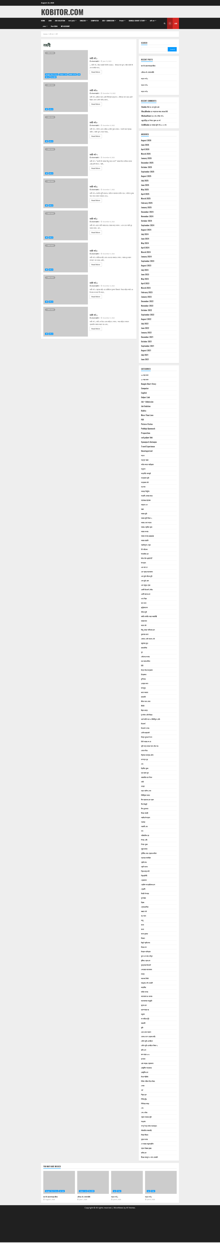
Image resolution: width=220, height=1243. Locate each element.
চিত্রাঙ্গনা (143, 674)
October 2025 (146, 167)
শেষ (142, 1108)
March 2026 (146, 153)
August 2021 (146, 350)
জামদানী (143, 696)
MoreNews (118, 1207)
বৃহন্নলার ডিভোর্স (146, 965)
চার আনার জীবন (145, 661)
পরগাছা (143, 821)
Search (144, 43)
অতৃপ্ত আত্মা (144, 459)
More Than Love (147, 415)
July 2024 (145, 234)
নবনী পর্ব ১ (65, 65)
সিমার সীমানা (144, 1134)
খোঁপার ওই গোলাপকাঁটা (147, 72)
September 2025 (147, 171)
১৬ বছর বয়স (144, 375)
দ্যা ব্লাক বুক (145, 772)
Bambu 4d (145, 107)
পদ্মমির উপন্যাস (145, 817)
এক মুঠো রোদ (155, 107)
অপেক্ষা (143, 486)
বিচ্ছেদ (143, 938)
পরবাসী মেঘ (144, 826)
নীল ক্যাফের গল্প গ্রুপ (147, 799)
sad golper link (147, 437)
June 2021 (145, 359)
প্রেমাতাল (144, 880)
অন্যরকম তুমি (145, 477)
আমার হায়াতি (144, 540)
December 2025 (147, 162)
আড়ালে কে (144, 504)
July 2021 (144, 355)
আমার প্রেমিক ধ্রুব (146, 527)
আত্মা (142, 509)
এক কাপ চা (144, 567)
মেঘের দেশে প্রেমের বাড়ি (148, 1036)
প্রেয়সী (143, 889)
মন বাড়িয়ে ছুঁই (145, 1018)
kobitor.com (62, 11)
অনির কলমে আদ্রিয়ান (147, 464)
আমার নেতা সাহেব (146, 522)
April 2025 (145, 194)
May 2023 (145, 279)
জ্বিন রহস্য (144, 710)
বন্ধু (142, 920)
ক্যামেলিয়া (144, 647)
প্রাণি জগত (144, 866)
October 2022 (146, 310)
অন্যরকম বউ (145, 482)
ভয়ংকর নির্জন (145, 978)
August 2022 (146, 319)
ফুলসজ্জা (143, 897)
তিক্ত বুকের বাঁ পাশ (146, 737)
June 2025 (145, 185)
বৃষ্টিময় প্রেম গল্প (145, 960)
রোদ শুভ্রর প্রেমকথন (147, 1063)
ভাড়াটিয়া (143, 987)
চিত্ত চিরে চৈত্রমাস (147, 670)
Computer (95, 20)
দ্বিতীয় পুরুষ (144, 768)
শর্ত (142, 1090)
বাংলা (142, 924)
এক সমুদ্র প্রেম (145, 585)
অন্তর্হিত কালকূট (146, 473)
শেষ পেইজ (144, 1112)
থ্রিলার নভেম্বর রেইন (147, 754)
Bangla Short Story (137, 20)
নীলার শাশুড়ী (144, 813)
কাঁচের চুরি (144, 611)
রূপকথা (143, 1058)
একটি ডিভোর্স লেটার (147, 589)
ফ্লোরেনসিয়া (144, 906)
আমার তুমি (144, 513)
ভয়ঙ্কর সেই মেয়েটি (147, 982)
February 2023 (147, 292)
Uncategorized (146, 451)
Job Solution (60, 20)
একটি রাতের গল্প (145, 594)
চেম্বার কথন (144, 683)
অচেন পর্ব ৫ (144, 85)
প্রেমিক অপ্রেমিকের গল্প (148, 884)
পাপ (142, 830)
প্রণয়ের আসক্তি (146, 857)
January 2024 (146, 256)
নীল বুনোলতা (144, 808)
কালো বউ (143, 625)
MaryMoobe (145, 111)
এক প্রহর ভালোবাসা (147, 571)
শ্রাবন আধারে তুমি (146, 1116)
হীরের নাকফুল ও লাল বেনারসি (149, 1157)
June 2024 (145, 238)
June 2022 (145, 328)
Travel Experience (148, 446)
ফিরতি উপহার (145, 893)
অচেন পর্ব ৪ (144, 91)
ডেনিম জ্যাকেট (145, 732)
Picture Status (147, 424)
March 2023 (146, 287)
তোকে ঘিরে (144, 750)
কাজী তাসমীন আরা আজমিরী (149, 616)
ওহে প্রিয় (144, 598)
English (83, 20)
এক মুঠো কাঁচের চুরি (146, 576)
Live (175, 23)
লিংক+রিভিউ (54, 26)
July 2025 (144, 180)
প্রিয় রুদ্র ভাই (145, 871)
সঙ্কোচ (143, 1121)
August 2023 (146, 265)
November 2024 (147, 216)
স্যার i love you (146, 1148)
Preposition (145, 433)
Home (43, 20)
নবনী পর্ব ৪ (65, 257)
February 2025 (147, 203)
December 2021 (147, 337)
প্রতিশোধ (144, 862)
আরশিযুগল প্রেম (146, 544)
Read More (95, 72)
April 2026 (145, 149)
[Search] (164, 23)
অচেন (142, 455)
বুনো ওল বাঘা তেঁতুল (147, 956)
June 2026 (145, 144)
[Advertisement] (69, 1226)
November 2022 (147, 305)
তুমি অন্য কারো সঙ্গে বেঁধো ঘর (149, 746)
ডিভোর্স (143, 723)
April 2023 (145, 283)
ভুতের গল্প (144, 1005)
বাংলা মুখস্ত (71, 20)
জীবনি (142, 705)
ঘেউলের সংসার (145, 656)
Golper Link (63, 74)
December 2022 (147, 301)
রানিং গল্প (152, 20)
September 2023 (147, 261)
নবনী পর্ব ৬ (65, 193)
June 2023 (145, 274)
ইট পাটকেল (144, 549)
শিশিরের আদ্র (145, 1103)
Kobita (143, 410)
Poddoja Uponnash (148, 428)
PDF (142, 419)
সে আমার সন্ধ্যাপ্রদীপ (147, 1143)
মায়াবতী (143, 1023)
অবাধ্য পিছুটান (145, 491)
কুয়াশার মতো (144, 634)
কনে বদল (143, 603)
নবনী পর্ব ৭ (65, 161)
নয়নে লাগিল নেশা (146, 790)
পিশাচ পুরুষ (144, 844)
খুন (142, 652)
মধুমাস (143, 1014)
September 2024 (147, 225)
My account (65, 26)
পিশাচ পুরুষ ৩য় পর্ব (155, 120)
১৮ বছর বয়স (144, 379)
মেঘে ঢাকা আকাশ (146, 1032)
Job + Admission (108, 20)
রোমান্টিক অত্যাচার (146, 1067)
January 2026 (146, 158)
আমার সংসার (144, 531)
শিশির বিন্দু (144, 1099)
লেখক (44, 26)
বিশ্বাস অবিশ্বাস (146, 951)
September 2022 (147, 314)
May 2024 (145, 243)
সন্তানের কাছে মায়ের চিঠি (160, 111)
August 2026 (146, 140)
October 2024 (146, 220)
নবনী (79, 74)
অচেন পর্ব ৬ (144, 78)
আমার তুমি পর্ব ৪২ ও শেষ (159, 124)
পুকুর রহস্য (144, 848)
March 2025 (146, 198)
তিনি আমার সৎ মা (146, 741)
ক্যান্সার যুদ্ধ (144, 643)
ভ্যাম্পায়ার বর (145, 1009)
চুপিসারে (143, 678)
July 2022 (144, 323)
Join (49, 20)
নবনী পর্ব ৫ (65, 225)
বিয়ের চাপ (144, 947)
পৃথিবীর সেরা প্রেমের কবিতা (149, 853)
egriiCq (144, 120)
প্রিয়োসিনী (144, 875)
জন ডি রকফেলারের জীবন (148, 65)
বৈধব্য (142, 973)
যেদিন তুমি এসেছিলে (147, 1040)
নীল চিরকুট (144, 804)
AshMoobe (145, 124)
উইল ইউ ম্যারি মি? (146, 558)
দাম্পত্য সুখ (144, 759)
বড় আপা (143, 915)
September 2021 (147, 346)
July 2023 (144, 270)
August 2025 (146, 176)
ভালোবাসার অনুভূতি (146, 1000)
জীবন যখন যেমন (145, 701)
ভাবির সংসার (144, 991)
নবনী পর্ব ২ (65, 322)
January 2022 (146, 332)
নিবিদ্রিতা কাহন (145, 795)
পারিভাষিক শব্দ (145, 835)
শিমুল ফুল (144, 1094)
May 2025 (145, 189)
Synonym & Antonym (149, 442)
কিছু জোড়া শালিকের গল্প (148, 629)
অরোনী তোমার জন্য (147, 495)
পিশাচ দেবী (144, 839)
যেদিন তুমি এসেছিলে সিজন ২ (149, 1045)
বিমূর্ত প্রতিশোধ (145, 942)
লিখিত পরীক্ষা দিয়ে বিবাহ (148, 1081)
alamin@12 (95, 61)
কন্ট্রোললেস (144, 607)
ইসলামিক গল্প (145, 553)
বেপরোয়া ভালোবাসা (146, 969)
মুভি (142, 1027)
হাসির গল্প (143, 1152)
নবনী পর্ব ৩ (65, 289)
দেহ (142, 763)
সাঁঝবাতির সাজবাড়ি (146, 1130)
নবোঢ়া (143, 786)
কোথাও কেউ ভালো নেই (148, 638)
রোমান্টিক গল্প (144, 1072)
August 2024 (146, 229)
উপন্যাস (121, 20)
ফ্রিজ (142, 902)
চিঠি (142, 665)
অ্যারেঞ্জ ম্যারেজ (146, 500)
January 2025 (146, 207)
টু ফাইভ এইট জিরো (146, 714)
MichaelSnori (146, 115)
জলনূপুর (143, 687)
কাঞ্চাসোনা (144, 620)
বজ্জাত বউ (144, 911)
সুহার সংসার (144, 1139)
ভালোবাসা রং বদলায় (146, 996)
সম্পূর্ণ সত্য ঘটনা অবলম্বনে (149, 1125)
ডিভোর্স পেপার (145, 728)
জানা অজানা (144, 692)
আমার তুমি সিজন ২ (146, 518)
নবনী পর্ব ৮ (65, 129)
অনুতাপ (143, 468)
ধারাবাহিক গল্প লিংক (72, 74)
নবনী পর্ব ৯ (65, 97)
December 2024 (147, 212)
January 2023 (146, 296)
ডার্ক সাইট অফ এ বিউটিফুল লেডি (150, 719)
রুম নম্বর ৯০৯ (145, 1054)
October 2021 (146, 341)
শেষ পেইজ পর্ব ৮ (159, 115)
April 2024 (145, 247)
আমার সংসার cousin (147, 535)
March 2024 (146, 252)
